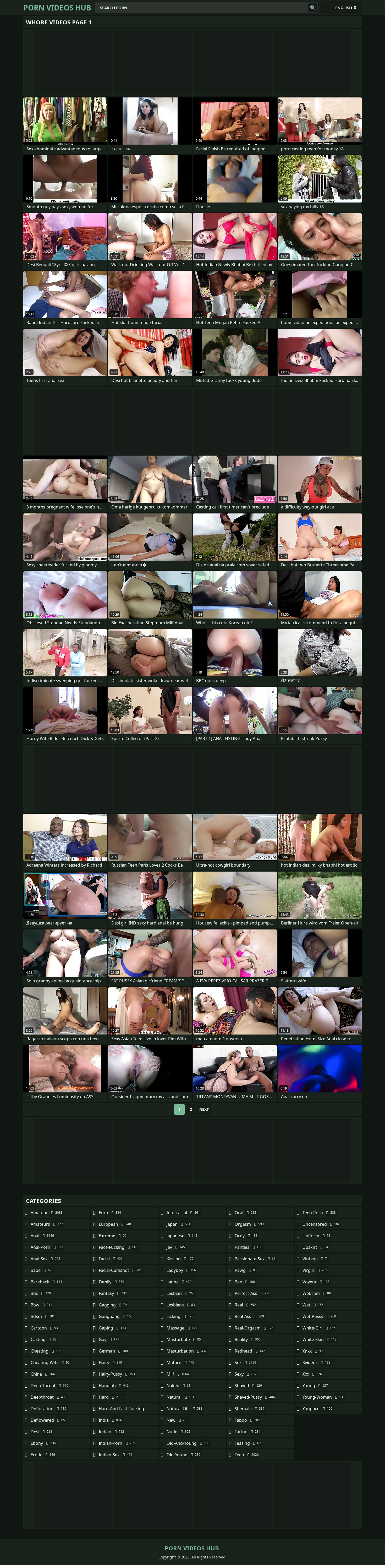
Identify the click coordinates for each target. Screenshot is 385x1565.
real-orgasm (254, 1328)
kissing (180, 1259)
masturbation (187, 1351)
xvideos (316, 1362)
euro (110, 1213)
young (315, 1385)
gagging (113, 1305)
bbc (41, 1293)
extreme (112, 1236)
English (343, 7)
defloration (48, 1408)
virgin (314, 1270)
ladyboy (181, 1270)
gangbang (116, 1316)
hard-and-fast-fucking (121, 1410)
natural (180, 1397)
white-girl (318, 1328)
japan (178, 1224)
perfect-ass (252, 1293)
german (113, 1351)
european (115, 1224)
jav (176, 1247)
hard (111, 1397)
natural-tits (184, 1408)
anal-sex (45, 1259)
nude (178, 1432)
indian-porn (117, 1443)
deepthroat (49, 1397)
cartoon (44, 1328)
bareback (46, 1282)
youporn (317, 1408)
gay (109, 1339)
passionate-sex (255, 1259)
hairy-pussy (117, 1374)
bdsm (43, 1316)
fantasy (113, 1293)
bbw (41, 1305)
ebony (43, 1443)
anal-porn (47, 1247)
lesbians (181, 1305)
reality (248, 1339)
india (110, 1420)
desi (41, 1432)
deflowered (48, 1420)
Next (204, 1109)
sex (245, 1362)
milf (178, 1374)
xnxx (312, 1351)
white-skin (319, 1339)
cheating (46, 1351)
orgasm (249, 1224)
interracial (183, 1213)
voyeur (315, 1282)
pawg (246, 1270)
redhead (250, 1351)
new (177, 1420)
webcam (316, 1293)
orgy (246, 1236)
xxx (312, 1374)
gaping (112, 1328)
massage (182, 1328)
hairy (110, 1362)
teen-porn (319, 1213)
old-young (183, 1455)
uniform (316, 1236)
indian (111, 1432)
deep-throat (49, 1385)
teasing (248, 1443)
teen (247, 1455)
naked (178, 1385)
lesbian (181, 1293)
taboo (247, 1420)
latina (179, 1282)
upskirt (315, 1247)
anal (42, 1236)
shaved (248, 1385)
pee (245, 1282)
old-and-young (188, 1443)
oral (245, 1213)
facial (111, 1259)
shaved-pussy (255, 1397)
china (43, 1374)
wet (312, 1305)
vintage (315, 1259)
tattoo (247, 1432)
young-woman (323, 1397)
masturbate (184, 1339)
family (111, 1282)
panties (248, 1247)
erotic (43, 1455)
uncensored (321, 1224)
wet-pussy (319, 1316)
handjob (114, 1385)
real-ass (249, 1316)
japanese (182, 1236)
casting (44, 1339)
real (245, 1305)
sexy (245, 1374)
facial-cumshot (120, 1270)
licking (180, 1316)
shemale (250, 1408)
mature (180, 1362)
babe (42, 1270)
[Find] (312, 7)
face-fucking (118, 1247)
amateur (47, 1213)
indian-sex (115, 1455)
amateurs (47, 1224)
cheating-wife (50, 1362)
